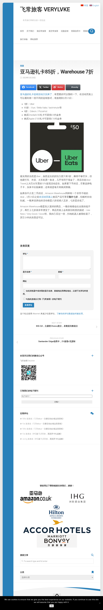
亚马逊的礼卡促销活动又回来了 (36, 94)
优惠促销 (64, 31)
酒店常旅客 (41, 31)
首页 (22, 31)
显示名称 (27, 272)
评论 (25, 254)
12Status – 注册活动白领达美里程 (48, 419)
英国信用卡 (75, 31)
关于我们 (30, 31)
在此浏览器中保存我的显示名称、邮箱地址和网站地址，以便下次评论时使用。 (55, 292)
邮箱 (60, 272)
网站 (25, 281)
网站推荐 (34, 39)
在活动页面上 (46, 197)
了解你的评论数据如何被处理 (70, 313)
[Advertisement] (56, 52)
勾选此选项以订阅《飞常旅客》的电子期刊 (43, 299)
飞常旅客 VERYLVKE (45, 9)
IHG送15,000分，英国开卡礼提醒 (47, 434)
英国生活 (87, 31)
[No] (99, 603)
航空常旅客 (53, 31)
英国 (22, 66)
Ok (51, 606)
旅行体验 (24, 39)
